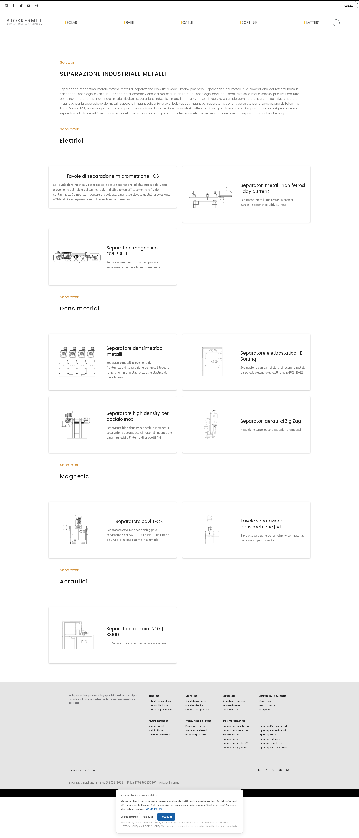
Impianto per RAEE (232, 735)
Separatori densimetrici (234, 701)
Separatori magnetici (233, 705)
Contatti (348, 5)
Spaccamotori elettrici (196, 730)
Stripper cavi (265, 701)
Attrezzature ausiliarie (272, 695)
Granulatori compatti (195, 701)
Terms (175, 782)
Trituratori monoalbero (160, 701)
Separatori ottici (231, 710)
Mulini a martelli (157, 726)
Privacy (163, 782)
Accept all (166, 816)
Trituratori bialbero (158, 705)
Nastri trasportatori (268, 705)
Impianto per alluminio (270, 739)
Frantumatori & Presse (198, 721)
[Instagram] (287, 770)
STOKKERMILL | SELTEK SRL (87, 782)
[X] (273, 770)
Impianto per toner (232, 739)
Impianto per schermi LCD (235, 730)
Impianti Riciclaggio (234, 721)
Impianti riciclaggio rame (197, 710)
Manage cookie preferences (82, 770)
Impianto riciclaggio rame (235, 747)
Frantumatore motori (195, 726)
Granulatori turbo (194, 705)
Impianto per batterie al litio (273, 747)
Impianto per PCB (267, 735)
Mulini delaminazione (159, 735)
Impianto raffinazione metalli (273, 726)
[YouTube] (280, 770)
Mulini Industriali (159, 721)
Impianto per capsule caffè (236, 743)
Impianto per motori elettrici (273, 730)
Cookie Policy (153, 808)
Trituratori (155, 695)
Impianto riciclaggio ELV (270, 743)
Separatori (229, 695)
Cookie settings (129, 816)
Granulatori (192, 695)
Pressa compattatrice (195, 735)
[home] (18, 22)
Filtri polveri (265, 710)
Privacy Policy (129, 826)
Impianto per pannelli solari (236, 726)
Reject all (147, 816)
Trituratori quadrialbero (160, 710)
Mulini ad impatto (157, 730)
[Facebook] (266, 770)
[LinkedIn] (259, 770)
